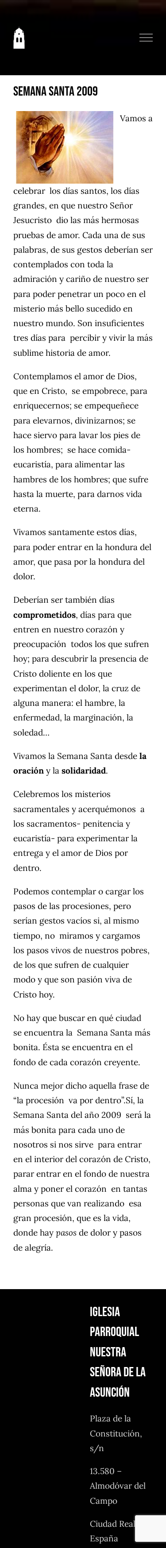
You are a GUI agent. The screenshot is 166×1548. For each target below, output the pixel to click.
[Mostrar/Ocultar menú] (146, 38)
